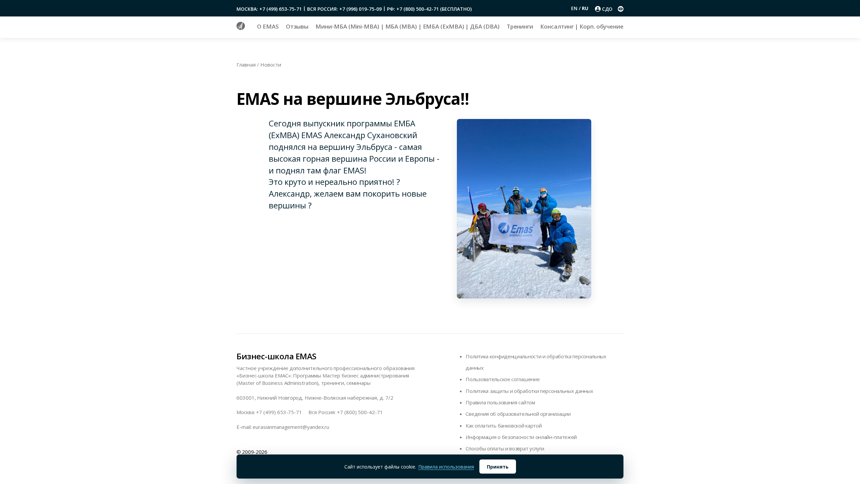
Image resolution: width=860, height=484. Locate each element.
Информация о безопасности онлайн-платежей (521, 437)
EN (575, 8)
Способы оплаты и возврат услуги (505, 448)
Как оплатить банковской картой (504, 425)
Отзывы (297, 26)
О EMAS (268, 26)
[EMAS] (240, 28)
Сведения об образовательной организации (518, 413)
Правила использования (446, 466)
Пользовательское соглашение (503, 379)
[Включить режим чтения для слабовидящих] (621, 9)
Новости (270, 64)
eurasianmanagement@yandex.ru (291, 427)
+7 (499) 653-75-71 (279, 412)
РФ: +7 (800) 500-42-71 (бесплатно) (429, 9)
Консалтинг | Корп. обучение (582, 26)
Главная (246, 64)
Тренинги (520, 26)
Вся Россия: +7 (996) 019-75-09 (344, 9)
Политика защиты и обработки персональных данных (529, 391)
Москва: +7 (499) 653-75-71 (269, 9)
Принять (498, 466)
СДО (607, 9)
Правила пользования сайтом (500, 402)
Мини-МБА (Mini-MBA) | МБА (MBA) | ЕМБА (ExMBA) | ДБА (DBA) (407, 26)
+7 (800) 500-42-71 (360, 412)
